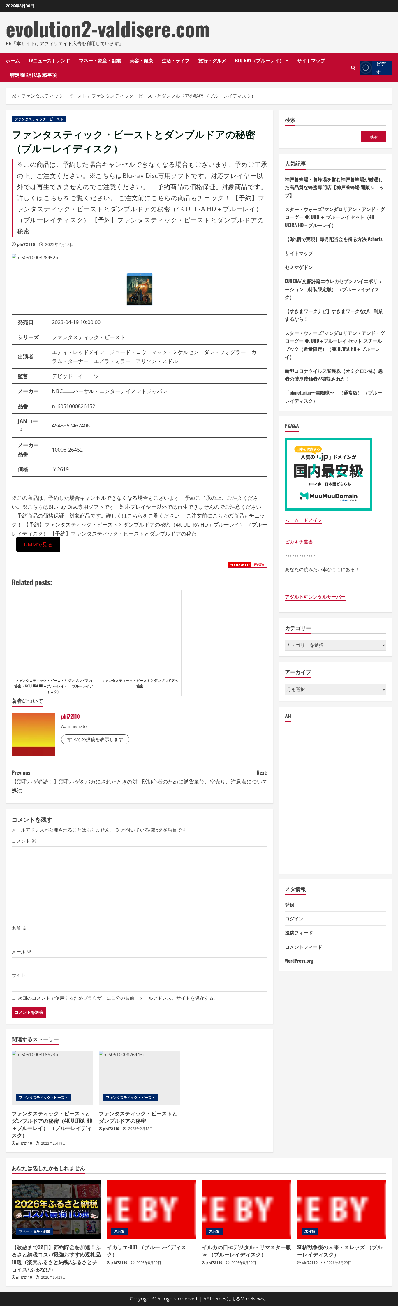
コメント (24, 841)
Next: (204, 777)
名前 (19, 928)
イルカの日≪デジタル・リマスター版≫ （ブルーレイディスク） (246, 1250)
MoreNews (252, 1299)
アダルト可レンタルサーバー (315, 597)
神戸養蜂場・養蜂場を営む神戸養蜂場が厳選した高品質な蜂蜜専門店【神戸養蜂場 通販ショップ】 (334, 187)
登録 (289, 904)
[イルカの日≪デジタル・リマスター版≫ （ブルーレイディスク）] (246, 1209)
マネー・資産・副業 (100, 60)
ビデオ (380, 68)
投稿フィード (299, 932)
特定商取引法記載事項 (33, 74)
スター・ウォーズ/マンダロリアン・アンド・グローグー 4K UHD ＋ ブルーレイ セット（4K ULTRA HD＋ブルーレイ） (335, 216)
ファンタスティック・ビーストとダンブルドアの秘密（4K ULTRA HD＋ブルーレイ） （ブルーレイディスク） (52, 1124)
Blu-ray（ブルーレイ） (259, 60)
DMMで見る (38, 544)
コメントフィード (303, 946)
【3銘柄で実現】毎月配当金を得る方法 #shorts (334, 238)
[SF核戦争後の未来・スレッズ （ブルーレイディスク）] (342, 1209)
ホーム (13, 60)
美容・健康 (141, 60)
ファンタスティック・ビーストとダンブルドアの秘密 (138, 1116)
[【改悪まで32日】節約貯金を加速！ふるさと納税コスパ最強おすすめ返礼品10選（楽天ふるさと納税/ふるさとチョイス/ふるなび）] (56, 1209)
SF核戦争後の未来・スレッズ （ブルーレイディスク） (339, 1250)
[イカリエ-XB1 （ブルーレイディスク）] (151, 1209)
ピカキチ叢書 (299, 541)
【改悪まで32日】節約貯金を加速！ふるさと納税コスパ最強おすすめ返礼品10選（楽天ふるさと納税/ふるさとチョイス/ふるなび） (56, 1258)
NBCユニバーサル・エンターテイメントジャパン (110, 391)
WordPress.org (299, 960)
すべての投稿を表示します (95, 739)
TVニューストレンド (49, 60)
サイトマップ (311, 60)
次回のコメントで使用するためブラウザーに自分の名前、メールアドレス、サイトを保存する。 (118, 998)
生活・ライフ (176, 60)
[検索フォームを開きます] (353, 67)
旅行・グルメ (212, 60)
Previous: (75, 781)
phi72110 (26, 244)
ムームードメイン (303, 520)
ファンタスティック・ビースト (39, 119)
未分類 (119, 1231)
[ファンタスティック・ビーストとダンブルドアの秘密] (139, 1078)
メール (21, 951)
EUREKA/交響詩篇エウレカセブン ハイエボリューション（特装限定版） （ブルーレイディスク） (333, 288)
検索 (290, 119)
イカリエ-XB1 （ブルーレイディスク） (146, 1250)
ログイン (294, 918)
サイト (19, 975)
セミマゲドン (299, 266)
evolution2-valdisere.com (108, 28)
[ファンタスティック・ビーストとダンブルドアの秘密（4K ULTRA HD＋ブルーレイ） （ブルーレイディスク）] (52, 1078)
